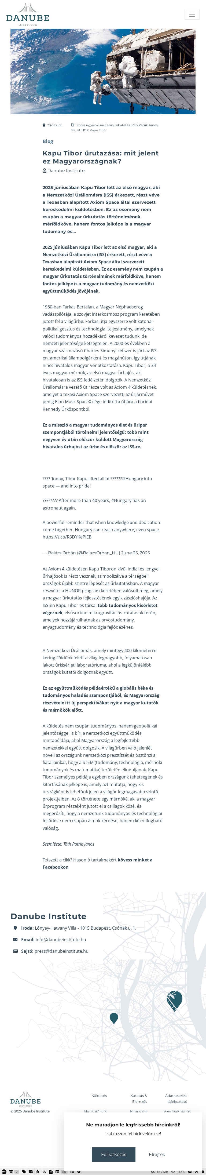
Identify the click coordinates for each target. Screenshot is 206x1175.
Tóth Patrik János (144, 125)
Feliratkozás (113, 1154)
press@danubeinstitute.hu (62, 951)
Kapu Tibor (98, 130)
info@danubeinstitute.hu (61, 940)
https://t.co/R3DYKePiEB (67, 537)
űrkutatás (122, 125)
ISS (73, 130)
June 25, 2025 (135, 552)
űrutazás (106, 125)
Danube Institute (66, 170)
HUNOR (83, 130)
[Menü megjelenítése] (192, 14)
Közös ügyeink (87, 125)
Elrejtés (157, 1154)
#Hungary (121, 500)
